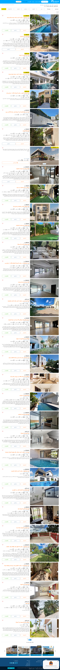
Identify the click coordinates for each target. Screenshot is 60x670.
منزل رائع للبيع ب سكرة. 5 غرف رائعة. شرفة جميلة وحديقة (18, 17)
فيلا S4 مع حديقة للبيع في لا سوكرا (22, 338)
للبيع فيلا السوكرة (26, 130)
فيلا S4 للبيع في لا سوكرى (24, 395)
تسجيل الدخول (24, 1)
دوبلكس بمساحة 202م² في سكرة (23, 187)
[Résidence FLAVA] (14, 647)
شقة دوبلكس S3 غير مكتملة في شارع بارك (21, 206)
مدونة (33, 1)
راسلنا (29, 661)
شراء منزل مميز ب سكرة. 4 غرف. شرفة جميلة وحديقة (19, 74)
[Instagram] (10, 663)
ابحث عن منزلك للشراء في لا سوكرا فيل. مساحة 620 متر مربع (17, 111)
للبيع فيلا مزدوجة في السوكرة (23, 414)
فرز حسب (57, 11)
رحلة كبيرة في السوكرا (25, 433)
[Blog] (13, 663)
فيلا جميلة (27, 603)
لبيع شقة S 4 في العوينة (24, 584)
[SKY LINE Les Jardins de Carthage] (39, 647)
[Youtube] (12, 663)
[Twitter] (15, 663)
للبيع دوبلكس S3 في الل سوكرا (23, 244)
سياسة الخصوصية (27, 665)
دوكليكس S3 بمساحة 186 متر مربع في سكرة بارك (19, 376)
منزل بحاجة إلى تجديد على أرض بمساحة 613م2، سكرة (19, 357)
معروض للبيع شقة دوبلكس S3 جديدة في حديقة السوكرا (18, 319)
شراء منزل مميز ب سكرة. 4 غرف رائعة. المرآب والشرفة (18, 300)
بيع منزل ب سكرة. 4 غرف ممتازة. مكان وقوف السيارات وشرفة (17, 452)
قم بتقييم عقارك (45, 1)
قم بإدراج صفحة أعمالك (39, 661)
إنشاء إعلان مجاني (18, 1)
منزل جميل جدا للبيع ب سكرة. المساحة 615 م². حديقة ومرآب (17, 93)
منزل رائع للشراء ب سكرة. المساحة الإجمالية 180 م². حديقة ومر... (16, 263)
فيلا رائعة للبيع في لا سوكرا (24, 55)
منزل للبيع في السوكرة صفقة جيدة (22, 527)
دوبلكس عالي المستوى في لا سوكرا (22, 622)
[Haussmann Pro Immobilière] (25, 647)
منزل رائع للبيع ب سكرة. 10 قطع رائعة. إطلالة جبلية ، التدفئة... (17, 546)
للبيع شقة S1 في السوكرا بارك (23, 508)
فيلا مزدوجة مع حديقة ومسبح (23, 282)
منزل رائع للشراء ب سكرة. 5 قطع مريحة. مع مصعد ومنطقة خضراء (16, 565)
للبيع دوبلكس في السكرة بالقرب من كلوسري (20, 489)
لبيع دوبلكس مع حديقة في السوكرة (22, 225)
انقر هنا (35, 668)
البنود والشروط (28, 664)
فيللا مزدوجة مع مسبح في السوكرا (22, 168)
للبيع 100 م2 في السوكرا (24, 36)
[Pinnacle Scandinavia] (51, 647)
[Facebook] (17, 663)
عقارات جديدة (38, 1)
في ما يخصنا (28, 660)
